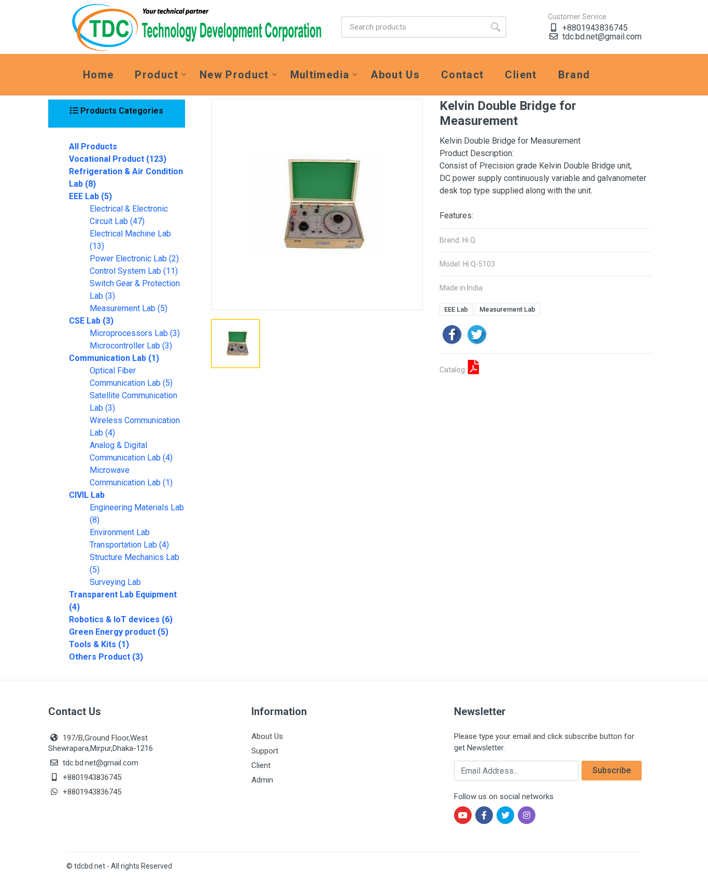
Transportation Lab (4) (129, 545)
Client (261, 765)
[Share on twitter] (476, 334)
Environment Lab (120, 532)
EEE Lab (456, 309)
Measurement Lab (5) (128, 308)
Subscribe (611, 770)
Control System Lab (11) (134, 271)
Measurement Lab (507, 309)
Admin (262, 780)
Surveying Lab (115, 582)
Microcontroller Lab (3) (131, 346)
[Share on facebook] (452, 334)
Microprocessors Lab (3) (135, 333)
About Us (267, 736)
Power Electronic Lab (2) (134, 258)
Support (264, 751)
